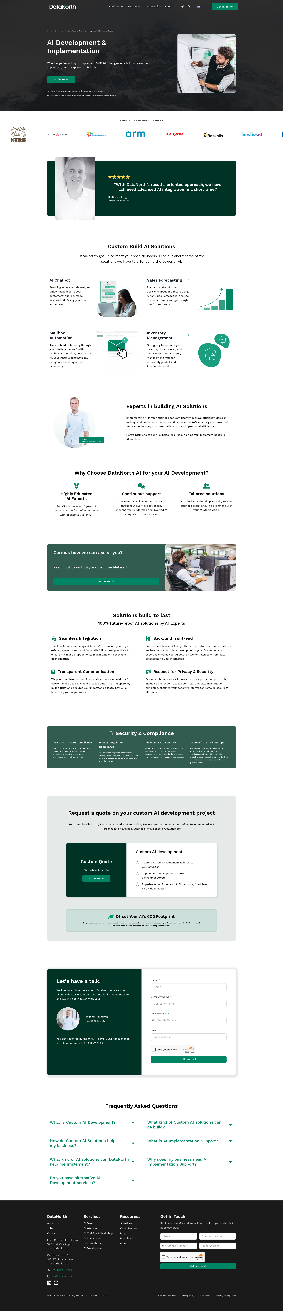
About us (53, 1223)
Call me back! (189, 1059)
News (123, 1243)
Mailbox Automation (61, 335)
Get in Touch (225, 6)
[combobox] (154, 1020)
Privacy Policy (188, 1296)
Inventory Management (160, 335)
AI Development (94, 1248)
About (169, 6)
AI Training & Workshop (98, 1233)
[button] (92, 1123)
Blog (123, 1233)
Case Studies (152, 6)
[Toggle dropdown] (122, 6)
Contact (52, 1233)
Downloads (127, 1238)
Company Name (160, 997)
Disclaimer (205, 1296)
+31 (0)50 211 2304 (92, 1043)
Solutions (134, 6)
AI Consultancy (93, 1243)
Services (114, 6)
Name (154, 980)
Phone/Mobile (158, 1013)
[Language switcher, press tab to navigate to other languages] (199, 6)
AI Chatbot (60, 280)
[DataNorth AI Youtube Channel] (56, 1282)
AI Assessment (93, 1238)
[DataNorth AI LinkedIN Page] (49, 1282)
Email (154, 1030)
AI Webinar (90, 1228)
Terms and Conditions (166, 1296)
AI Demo (89, 1223)
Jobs (50, 1228)
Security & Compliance (226, 1296)
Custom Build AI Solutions (141, 246)
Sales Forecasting (164, 280)
